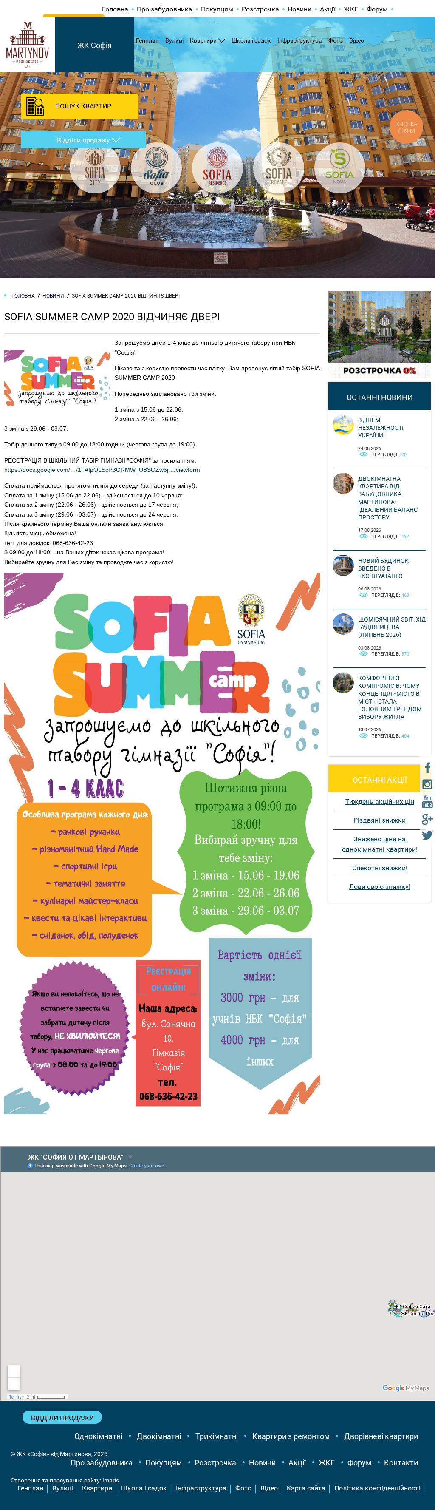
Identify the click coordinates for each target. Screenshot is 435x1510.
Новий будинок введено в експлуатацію (383, 568)
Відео (356, 40)
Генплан (147, 40)
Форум (377, 9)
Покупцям (217, 9)
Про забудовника (164, 9)
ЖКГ (351, 9)
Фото (335, 40)
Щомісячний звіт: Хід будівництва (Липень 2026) (392, 627)
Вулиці (174, 40)
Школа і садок (251, 40)
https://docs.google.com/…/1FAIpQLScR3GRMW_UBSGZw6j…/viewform (102, 469)
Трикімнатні (216, 1436)
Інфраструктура (299, 40)
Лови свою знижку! (379, 887)
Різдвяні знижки (379, 820)
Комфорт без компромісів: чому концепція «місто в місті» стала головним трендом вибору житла (390, 697)
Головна (115, 9)
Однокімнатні (98, 1436)
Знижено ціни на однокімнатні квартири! (380, 844)
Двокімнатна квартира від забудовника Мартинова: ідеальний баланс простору (388, 498)
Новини (299, 9)
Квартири (203, 40)
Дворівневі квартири (381, 1436)
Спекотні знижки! (379, 868)
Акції (327, 9)
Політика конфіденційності (377, 1488)
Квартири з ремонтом (291, 1436)
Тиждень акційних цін (379, 802)
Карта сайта (306, 1488)
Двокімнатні (159, 1436)
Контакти (401, 1462)
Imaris (110, 1480)
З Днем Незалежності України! (381, 428)
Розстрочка (260, 9)
